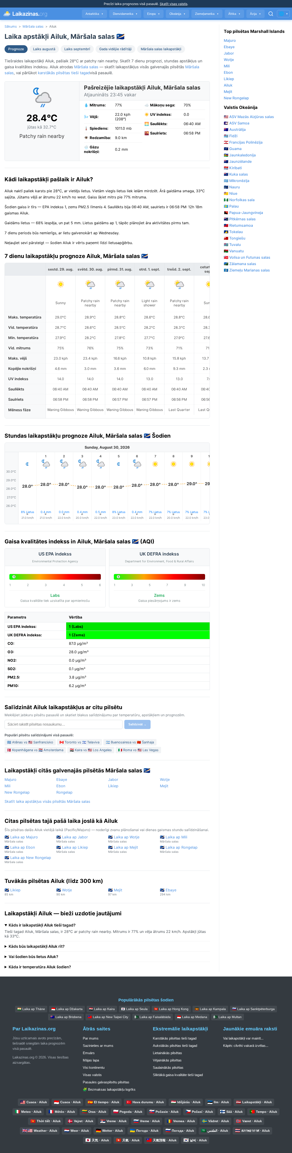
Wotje (165, 779)
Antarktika (94, 14)
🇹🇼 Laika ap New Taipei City (108, 1017)
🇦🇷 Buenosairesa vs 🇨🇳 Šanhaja (130, 742)
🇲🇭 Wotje (64, 892)
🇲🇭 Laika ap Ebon (20, 849)
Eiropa (153, 14)
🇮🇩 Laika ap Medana (192, 1017)
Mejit (164, 786)
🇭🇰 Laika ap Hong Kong (171, 1009)
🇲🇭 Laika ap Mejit (123, 849)
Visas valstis (92, 1075)
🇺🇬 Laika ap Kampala (210, 1009)
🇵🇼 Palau (231, 206)
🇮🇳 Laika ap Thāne (31, 1009)
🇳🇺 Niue (230, 193)
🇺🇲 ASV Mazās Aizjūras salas (249, 116)
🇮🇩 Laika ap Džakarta (67, 1009)
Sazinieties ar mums (98, 1046)
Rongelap (64, 792)
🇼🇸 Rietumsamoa (238, 225)
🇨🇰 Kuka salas (236, 174)
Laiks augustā (44, 49)
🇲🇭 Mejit (115, 892)
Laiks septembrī (77, 49)
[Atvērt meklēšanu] (271, 14)
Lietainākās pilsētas (167, 1053)
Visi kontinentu (93, 1067)
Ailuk (228, 85)
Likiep (113, 786)
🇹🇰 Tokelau (233, 231)
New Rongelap (17, 792)
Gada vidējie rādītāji (115, 49)
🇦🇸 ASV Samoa (236, 123)
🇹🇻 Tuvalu (232, 244)
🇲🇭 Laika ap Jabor (72, 839)
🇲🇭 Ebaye (168, 892)
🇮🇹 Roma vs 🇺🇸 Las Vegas (138, 750)
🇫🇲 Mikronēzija (236, 180)
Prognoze (16, 49)
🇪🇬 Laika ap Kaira (102, 1009)
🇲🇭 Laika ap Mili (173, 839)
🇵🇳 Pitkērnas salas (240, 219)
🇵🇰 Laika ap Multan (228, 1017)
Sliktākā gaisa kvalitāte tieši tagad (178, 1075)
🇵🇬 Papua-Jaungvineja (243, 212)
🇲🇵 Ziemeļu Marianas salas (247, 270)
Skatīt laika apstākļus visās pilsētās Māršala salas (47, 801)
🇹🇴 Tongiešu (234, 238)
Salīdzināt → (137, 724)
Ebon (60, 786)
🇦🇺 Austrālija (235, 129)
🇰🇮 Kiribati (233, 168)
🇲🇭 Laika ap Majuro (21, 839)
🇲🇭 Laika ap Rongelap (179, 849)
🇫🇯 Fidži (230, 136)
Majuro (10, 779)
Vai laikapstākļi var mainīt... (243, 1038)
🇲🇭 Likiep (13, 892)
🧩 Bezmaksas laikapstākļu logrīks (109, 1089)
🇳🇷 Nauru (232, 187)
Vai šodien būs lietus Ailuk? (33, 956)
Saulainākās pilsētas (168, 1067)
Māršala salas (33, 26)
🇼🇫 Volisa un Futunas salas (247, 257)
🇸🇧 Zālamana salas (240, 263)
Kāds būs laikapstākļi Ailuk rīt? (37, 946)
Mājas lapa (91, 1060)
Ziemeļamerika (207, 14)
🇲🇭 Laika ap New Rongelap (28, 859)
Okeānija (177, 14)
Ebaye (61, 779)
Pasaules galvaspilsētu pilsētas (106, 1082)
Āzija (255, 14)
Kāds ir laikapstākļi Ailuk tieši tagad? (42, 925)
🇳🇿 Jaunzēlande (238, 161)
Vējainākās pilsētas (167, 1060)
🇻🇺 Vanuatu (234, 251)
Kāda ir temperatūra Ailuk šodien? (40, 967)
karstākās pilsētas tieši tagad (64, 73)
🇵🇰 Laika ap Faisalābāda (153, 1017)
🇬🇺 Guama (233, 148)
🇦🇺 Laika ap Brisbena (65, 1017)
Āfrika (234, 14)
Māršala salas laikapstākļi (161, 49)
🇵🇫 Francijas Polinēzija (243, 142)
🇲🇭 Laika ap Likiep (72, 849)
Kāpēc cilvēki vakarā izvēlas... (245, 1046)
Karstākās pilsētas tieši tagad (174, 1038)
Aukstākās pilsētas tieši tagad (175, 1046)
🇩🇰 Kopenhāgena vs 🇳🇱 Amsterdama (35, 750)
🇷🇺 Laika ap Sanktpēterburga (253, 1009)
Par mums (91, 1038)
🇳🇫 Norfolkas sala (239, 199)
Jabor (113, 779)
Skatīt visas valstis (173, 4)
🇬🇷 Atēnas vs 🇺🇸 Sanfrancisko (30, 742)
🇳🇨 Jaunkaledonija (240, 155)
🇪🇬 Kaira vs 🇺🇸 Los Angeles (91, 750)
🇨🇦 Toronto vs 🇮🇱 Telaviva (79, 742)
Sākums (11, 26)
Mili (7, 786)
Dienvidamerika (125, 14)
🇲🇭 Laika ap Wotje (123, 839)
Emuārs (89, 1053)
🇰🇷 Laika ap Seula (134, 1009)
